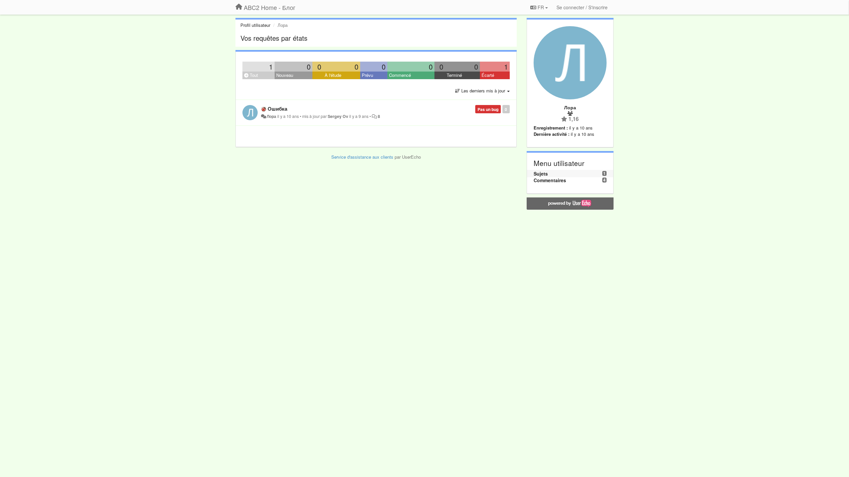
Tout (253, 75)
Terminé (454, 75)
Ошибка (277, 108)
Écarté (488, 75)
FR (540, 7)
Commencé (400, 75)
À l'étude (333, 75)
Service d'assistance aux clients (362, 157)
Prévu (367, 75)
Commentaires (550, 180)
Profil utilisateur (255, 25)
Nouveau (284, 75)
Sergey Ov (338, 116)
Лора (271, 116)
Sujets (541, 173)
